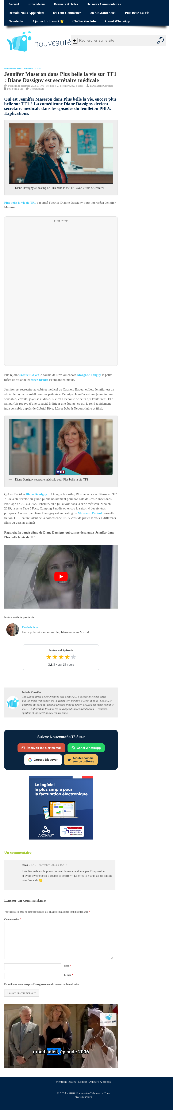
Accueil (13, 4)
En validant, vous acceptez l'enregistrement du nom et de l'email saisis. (42, 984)
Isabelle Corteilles (103, 85)
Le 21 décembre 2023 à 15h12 (49, 865)
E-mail (68, 974)
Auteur (93, 1081)
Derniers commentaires (103, 4)
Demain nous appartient (26, 13)
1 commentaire (37, 88)
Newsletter (16, 21)
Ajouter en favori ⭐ (48, 21)
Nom (67, 965)
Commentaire (12, 919)
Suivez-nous (36, 4)
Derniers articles (66, 4)
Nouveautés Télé (12, 68)
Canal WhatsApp (117, 21)
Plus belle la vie (137, 13)
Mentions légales (66, 1081)
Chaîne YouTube (84, 21)
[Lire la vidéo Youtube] (61, 577)
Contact (82, 1081)
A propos (105, 1081)
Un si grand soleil (102, 13)
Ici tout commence (67, 13)
